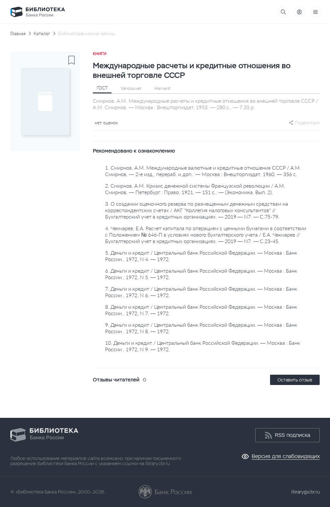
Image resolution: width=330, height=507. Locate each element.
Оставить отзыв (294, 380)
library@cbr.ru (305, 492)
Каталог (42, 33)
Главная (18, 33)
